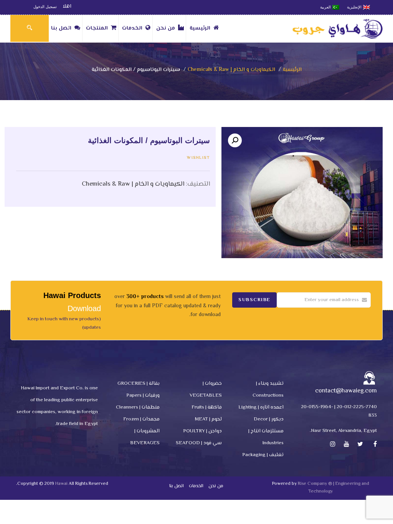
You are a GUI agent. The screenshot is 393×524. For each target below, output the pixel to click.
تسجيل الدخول (45, 7)
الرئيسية (200, 28)
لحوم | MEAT (208, 419)
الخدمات (132, 28)
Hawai (61, 484)
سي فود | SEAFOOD (199, 443)
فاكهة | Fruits (207, 407)
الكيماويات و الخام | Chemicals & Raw (231, 70)
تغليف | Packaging (263, 455)
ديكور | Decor (269, 419)
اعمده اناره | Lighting (261, 407)
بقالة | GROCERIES (138, 383)
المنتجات (97, 28)
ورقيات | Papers (143, 395)
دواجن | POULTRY (202, 431)
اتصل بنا (61, 28)
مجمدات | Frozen (141, 419)
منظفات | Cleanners (138, 407)
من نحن (165, 28)
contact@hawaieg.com (346, 391)
